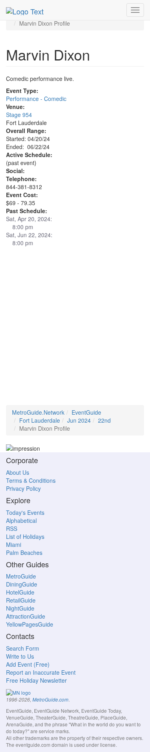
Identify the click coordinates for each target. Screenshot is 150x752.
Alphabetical (21, 520)
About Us (17, 472)
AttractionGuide (25, 616)
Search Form (22, 648)
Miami (13, 544)
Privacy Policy (23, 488)
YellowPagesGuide (29, 624)
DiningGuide (21, 584)
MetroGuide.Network (38, 412)
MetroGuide (21, 576)
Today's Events (25, 512)
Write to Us (20, 656)
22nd (104, 420)
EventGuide (86, 412)
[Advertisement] (75, 330)
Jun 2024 (79, 420)
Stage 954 (19, 115)
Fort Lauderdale (39, 420)
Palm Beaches (24, 552)
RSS (11, 528)
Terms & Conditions (31, 480)
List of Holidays (25, 536)
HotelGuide (20, 592)
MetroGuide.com (50, 699)
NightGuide (20, 608)
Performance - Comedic (36, 99)
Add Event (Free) (28, 664)
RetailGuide (21, 600)
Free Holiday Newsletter (36, 680)
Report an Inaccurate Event (41, 672)
